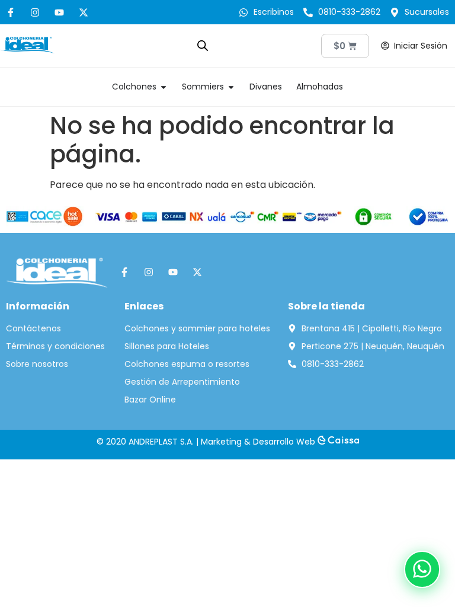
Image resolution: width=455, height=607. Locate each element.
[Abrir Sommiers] (231, 87)
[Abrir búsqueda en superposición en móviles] (203, 45)
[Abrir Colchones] (163, 87)
